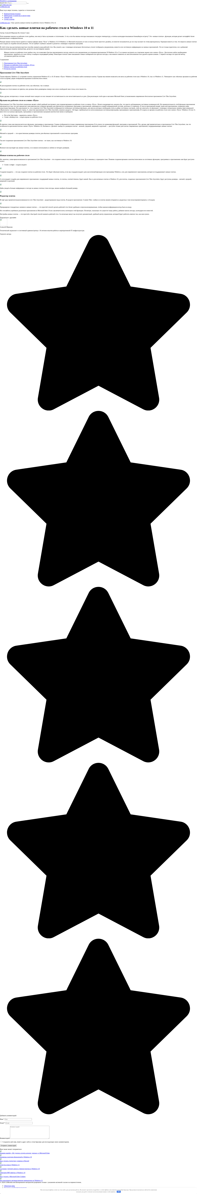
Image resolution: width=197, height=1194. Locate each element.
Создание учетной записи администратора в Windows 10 (20, 1169)
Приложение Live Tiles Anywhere (15, 63)
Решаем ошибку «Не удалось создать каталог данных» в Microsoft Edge (25, 1153)
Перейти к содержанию (8, 1)
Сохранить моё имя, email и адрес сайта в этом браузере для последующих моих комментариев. (35, 1142)
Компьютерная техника (12, 14)
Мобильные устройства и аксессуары (17, 15)
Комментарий (5, 1138)
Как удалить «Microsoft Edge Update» (13, 1176)
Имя (2, 1119)
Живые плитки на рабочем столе (15, 67)
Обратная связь (9, 1186)
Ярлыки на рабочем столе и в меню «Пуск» (19, 65)
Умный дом (8, 17)
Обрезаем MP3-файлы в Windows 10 (12, 1173)
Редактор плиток (10, 69)
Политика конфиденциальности (15, 1188)
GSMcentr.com (5, 7)
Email (2, 1123)
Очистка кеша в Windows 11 (10, 1165)
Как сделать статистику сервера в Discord (14, 1161)
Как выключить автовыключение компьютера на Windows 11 (21, 1180)
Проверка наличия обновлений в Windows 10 (16, 1157)
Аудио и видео (9, 19)
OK (119, 1191)
